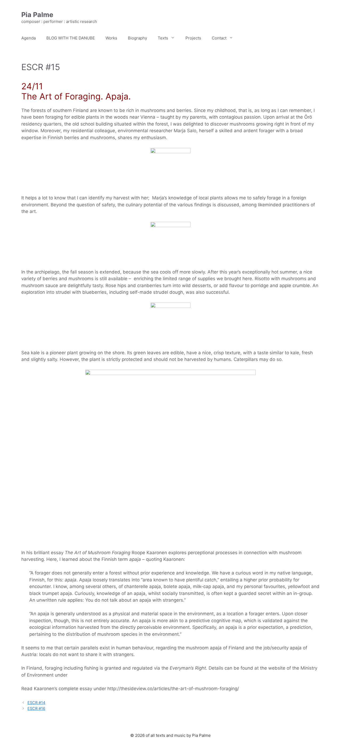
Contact (219, 38)
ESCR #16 (36, 708)
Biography (137, 38)
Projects (193, 38)
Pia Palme (37, 15)
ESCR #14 (36, 702)
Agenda (28, 38)
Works (111, 38)
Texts (163, 38)
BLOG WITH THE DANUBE (70, 38)
